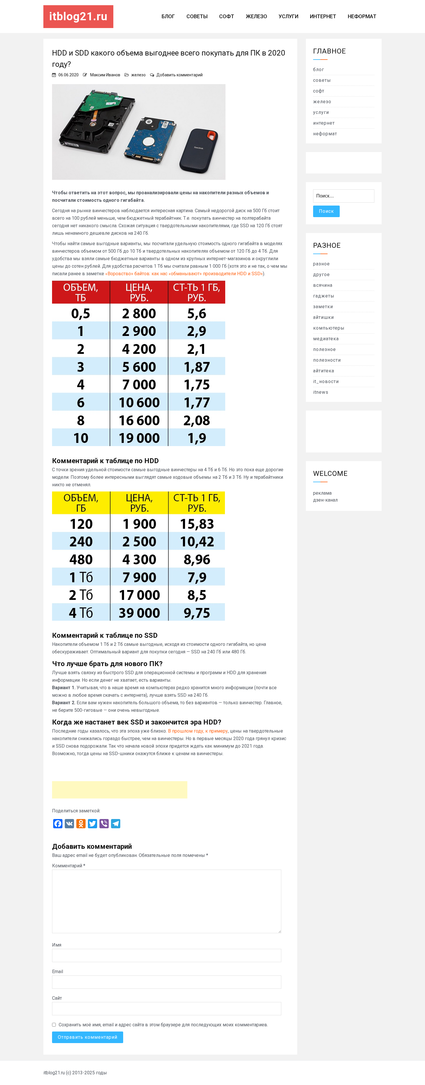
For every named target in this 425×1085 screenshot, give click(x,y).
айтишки (323, 317)
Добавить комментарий (179, 75)
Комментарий (68, 865)
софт (226, 16)
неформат (362, 16)
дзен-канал (325, 500)
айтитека (323, 371)
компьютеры (329, 328)
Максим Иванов (105, 75)
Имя (56, 945)
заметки (323, 306)
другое (321, 274)
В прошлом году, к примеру (198, 731)
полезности (327, 360)
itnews (320, 392)
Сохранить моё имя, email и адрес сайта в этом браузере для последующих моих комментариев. (163, 1024)
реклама (322, 493)
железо (256, 16)
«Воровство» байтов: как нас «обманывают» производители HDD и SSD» (184, 273)
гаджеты (324, 296)
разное (321, 264)
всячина (322, 285)
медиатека (326, 338)
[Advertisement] (119, 789)
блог (168, 16)
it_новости (326, 381)
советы (197, 16)
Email (57, 971)
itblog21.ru (78, 16)
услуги (288, 16)
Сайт (57, 998)
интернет (323, 16)
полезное (324, 349)
